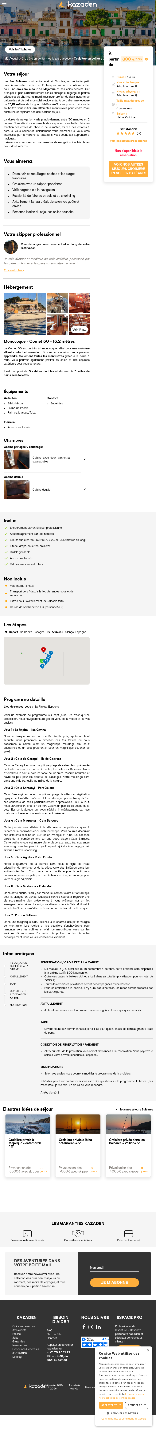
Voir (80, 329)
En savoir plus (13, 270)
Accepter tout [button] (111, 1405)
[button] (42, 448)
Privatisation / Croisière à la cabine (19, 966)
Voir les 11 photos (20, 49)
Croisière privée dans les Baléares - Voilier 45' (127, 1141)
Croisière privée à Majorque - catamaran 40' (25, 1143)
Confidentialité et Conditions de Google (123, 1418)
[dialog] (123, 1386)
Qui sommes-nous (23, 1326)
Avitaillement (19, 976)
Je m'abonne (114, 1282)
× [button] (147, 1350)
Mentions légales (94, 1387)
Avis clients (19, 1330)
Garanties (18, 1341)
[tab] (42, 448)
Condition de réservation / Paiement (18, 994)
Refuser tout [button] (137, 1405)
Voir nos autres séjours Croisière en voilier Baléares (128, 169)
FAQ (50, 1330)
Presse (16, 1333)
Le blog (16, 1356)
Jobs (15, 1337)
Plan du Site (54, 1334)
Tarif (13, 983)
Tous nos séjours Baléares (134, 1109)
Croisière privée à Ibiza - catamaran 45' (76, 1141)
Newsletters (19, 1345)
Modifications (19, 1005)
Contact (52, 1338)
